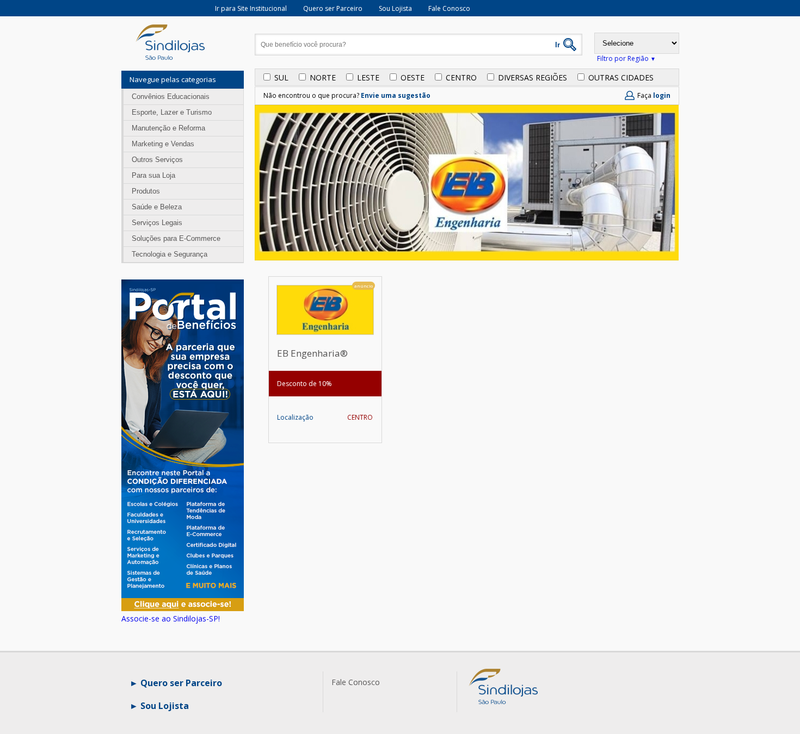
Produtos (146, 191)
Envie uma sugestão (395, 95)
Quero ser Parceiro (332, 8)
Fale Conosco (449, 8)
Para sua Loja (153, 175)
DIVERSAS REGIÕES (532, 77)
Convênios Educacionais (171, 96)
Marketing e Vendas (163, 144)
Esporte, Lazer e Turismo (172, 112)
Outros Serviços (157, 159)
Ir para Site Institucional (251, 8)
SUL (281, 77)
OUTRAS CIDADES (621, 77)
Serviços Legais (157, 223)
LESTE (368, 77)
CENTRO (461, 77)
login (661, 95)
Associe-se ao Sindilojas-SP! (170, 618)
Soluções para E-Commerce (176, 238)
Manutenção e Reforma (168, 128)
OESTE (412, 77)
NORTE (323, 77)
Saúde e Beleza (157, 207)
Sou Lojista (395, 8)
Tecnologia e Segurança (169, 254)
